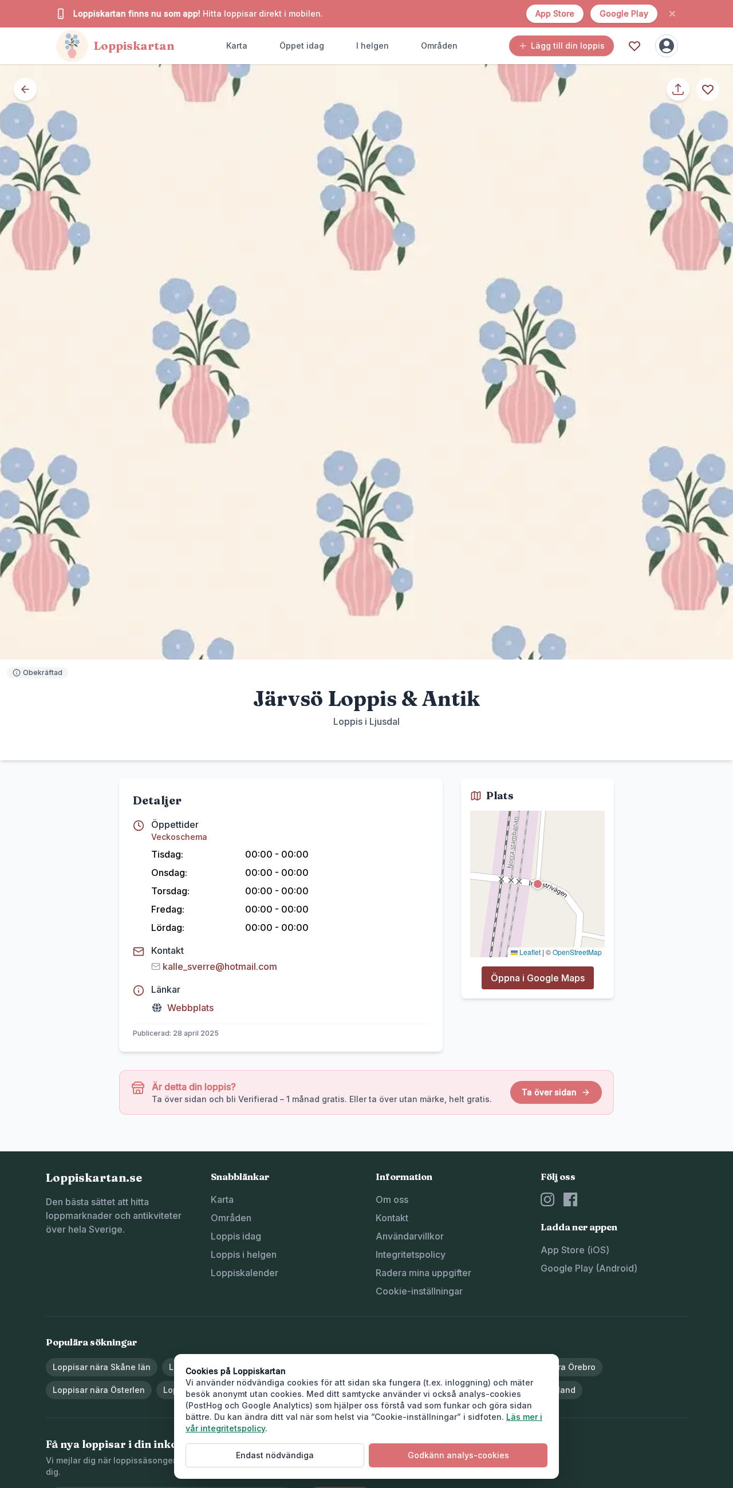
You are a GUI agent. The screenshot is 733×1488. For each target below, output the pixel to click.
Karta (236, 45)
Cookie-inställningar (419, 1291)
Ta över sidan (549, 1092)
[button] (538, 884)
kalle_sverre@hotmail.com (220, 966)
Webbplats (190, 1007)
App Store (554, 13)
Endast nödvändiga (275, 1455)
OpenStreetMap (577, 952)
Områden (439, 45)
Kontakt (392, 1217)
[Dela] (678, 89)
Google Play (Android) (589, 1268)
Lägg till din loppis (568, 45)
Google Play (624, 13)
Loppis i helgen (244, 1254)
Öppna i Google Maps (538, 978)
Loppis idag (236, 1236)
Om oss (392, 1199)
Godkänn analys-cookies (458, 1455)
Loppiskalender (244, 1272)
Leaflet (529, 952)
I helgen (372, 45)
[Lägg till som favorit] (707, 89)
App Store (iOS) (575, 1250)
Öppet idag (301, 45)
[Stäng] (672, 14)
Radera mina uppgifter (423, 1272)
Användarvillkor (410, 1236)
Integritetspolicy (411, 1254)
